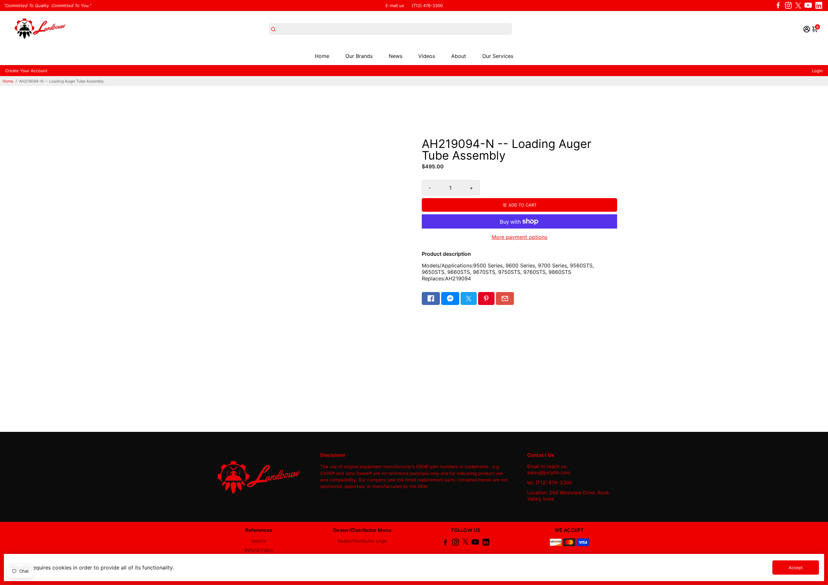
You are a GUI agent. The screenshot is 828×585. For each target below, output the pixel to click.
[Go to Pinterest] (486, 298)
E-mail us (395, 5)
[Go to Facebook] (778, 5)
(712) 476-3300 (427, 5)
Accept (796, 567)
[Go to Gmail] (505, 298)
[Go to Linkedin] (819, 5)
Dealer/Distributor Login (362, 541)
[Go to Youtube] (808, 5)
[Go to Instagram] (788, 5)
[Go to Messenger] (450, 298)
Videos (426, 56)
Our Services (497, 56)
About (458, 56)
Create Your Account (26, 70)
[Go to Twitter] (798, 5)
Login (817, 70)
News (395, 56)
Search (258, 541)
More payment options (519, 237)
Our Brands (359, 56)
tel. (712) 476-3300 (549, 482)
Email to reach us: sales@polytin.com (548, 469)
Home (322, 56)
